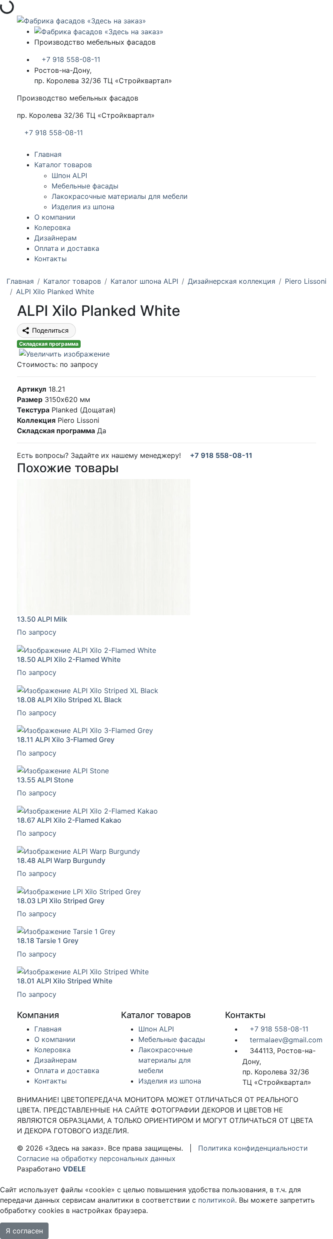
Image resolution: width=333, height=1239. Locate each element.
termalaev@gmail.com (285, 1039)
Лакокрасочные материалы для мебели (120, 196)
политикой (216, 1200)
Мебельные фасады (85, 186)
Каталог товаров (63, 164)
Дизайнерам (55, 238)
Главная (48, 154)
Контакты (50, 258)
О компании (54, 217)
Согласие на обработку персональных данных (96, 1158)
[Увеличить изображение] (63, 353)
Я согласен (24, 1230)
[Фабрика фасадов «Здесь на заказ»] (81, 20)
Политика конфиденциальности (253, 1148)
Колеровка (52, 227)
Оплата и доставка (66, 248)
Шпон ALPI (69, 175)
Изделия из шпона (83, 206)
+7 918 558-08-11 (69, 59)
